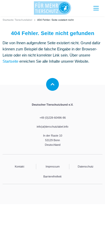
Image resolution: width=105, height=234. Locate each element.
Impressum (53, 166)
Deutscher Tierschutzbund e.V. (52, 104)
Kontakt (19, 166)
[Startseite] (52, 8)
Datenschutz (86, 166)
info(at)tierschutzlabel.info (52, 126)
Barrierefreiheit (52, 176)
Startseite (10, 61)
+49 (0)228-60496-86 (53, 117)
